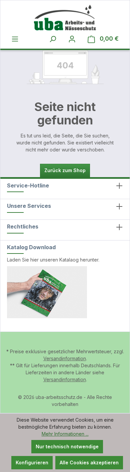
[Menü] (15, 38)
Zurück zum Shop (65, 170)
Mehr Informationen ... (65, 434)
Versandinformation (64, 358)
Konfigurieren (32, 462)
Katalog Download (31, 247)
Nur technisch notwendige (67, 446)
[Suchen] (53, 38)
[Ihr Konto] (72, 38)
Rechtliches (22, 226)
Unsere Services (29, 205)
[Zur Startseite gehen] (65, 17)
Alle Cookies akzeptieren (89, 462)
